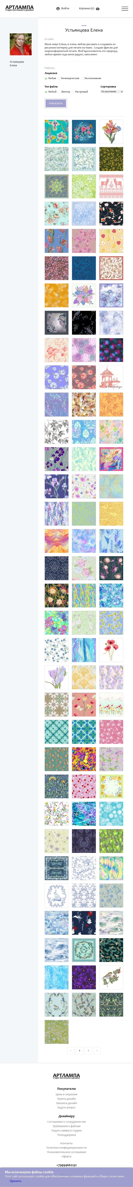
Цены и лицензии (66, 1094)
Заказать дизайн (66, 1103)
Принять (15, 1181)
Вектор (65, 92)
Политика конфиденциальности (66, 1147)
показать (56, 103)
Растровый (81, 92)
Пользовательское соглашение (66, 1152)
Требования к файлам (66, 1126)
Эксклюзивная (92, 78)
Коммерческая (70, 78)
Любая (52, 78)
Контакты (66, 1143)
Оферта (66, 1156)
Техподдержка (66, 1135)
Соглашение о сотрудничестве (66, 1122)
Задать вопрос (66, 1107)
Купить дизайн (66, 1099)
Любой (52, 92)
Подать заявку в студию (66, 1130)
